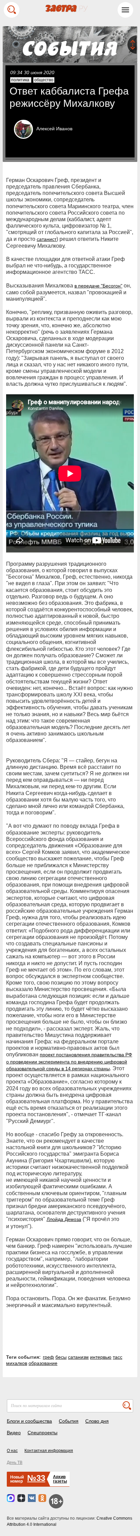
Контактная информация (48, 1450)
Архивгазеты (60, 1479)
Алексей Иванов (54, 128)
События (68, 1421)
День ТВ (14, 1462)
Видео (14, 1432)
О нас (12, 1450)
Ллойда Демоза (64, 1219)
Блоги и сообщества (29, 1421)
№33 (36, 1478)
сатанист (46, 239)
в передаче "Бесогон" (98, 285)
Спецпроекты (42, 1432)
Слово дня (97, 1421)
